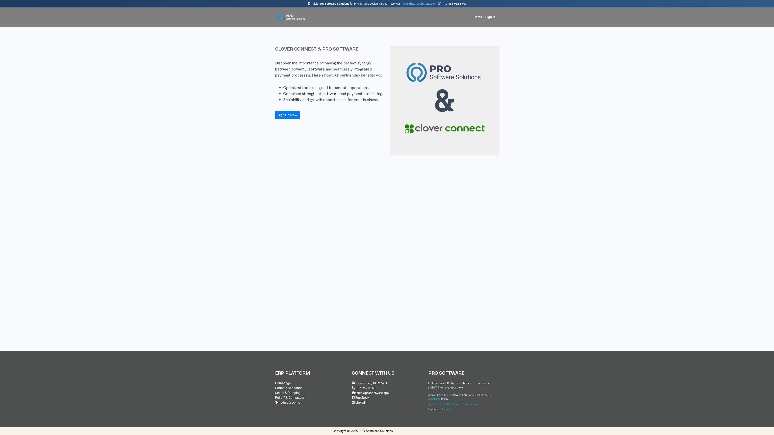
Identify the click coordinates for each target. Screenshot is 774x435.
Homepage (283, 383)
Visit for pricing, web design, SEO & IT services (374, 3)
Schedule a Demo (287, 402)
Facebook (362, 398)
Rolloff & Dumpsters (289, 398)
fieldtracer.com (469, 404)
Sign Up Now (287, 115)
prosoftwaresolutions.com (443, 404)
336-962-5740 (457, 3)
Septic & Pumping (288, 393)
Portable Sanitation (289, 388)
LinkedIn (361, 402)
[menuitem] (478, 17)
